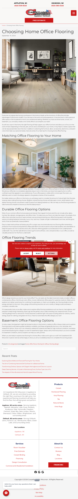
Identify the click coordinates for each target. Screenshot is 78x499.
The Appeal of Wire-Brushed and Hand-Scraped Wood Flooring (22, 372)
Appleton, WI (19, 431)
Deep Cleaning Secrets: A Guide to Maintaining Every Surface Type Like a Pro (26, 369)
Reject (38, 253)
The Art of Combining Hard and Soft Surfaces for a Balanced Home (23, 363)
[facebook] (35, 472)
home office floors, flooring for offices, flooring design (42, 344)
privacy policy (29, 248)
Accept (26, 253)
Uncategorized (13, 344)
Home (3, 25)
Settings (51, 253)
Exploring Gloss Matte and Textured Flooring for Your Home (21, 361)
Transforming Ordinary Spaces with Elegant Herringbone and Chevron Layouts (27, 366)
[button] (39, 20)
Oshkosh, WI (19, 435)
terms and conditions (44, 248)
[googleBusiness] (39, 472)
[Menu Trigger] (73, 13)
